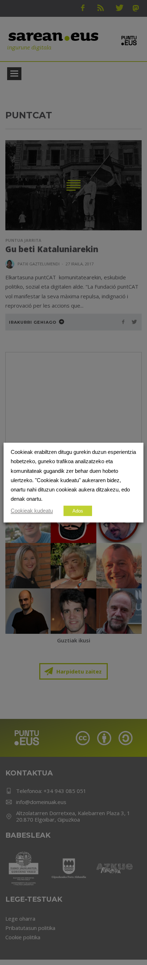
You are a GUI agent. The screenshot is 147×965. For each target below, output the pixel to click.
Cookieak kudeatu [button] (32, 510)
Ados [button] (77, 510)
